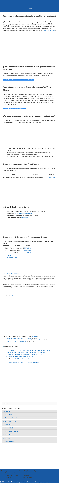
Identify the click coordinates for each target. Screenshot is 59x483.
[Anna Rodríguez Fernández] (12, 271)
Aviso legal (8, 477)
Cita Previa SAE (7, 424)
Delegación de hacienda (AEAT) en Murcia (19, 356)
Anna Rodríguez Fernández (11, 273)
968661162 (27, 253)
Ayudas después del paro (10, 421)
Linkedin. (14, 295)
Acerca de (10, 255)
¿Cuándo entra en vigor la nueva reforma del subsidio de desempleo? (23, 339)
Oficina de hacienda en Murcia (21, 358)
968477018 (27, 250)
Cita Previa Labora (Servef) (10, 431)
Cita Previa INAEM (8, 428)
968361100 (51, 177)
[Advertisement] (29, 136)
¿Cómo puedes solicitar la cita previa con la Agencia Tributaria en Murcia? (28, 350)
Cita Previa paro (7, 414)
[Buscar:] (29, 403)
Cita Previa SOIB (7, 435)
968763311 (27, 248)
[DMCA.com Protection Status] (55, 482)
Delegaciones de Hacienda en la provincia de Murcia (22, 362)
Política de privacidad (11, 475)
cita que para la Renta (48, 30)
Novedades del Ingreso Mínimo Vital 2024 (17, 341)
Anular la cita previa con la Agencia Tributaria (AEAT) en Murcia (25, 352)
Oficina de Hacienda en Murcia (23, 213)
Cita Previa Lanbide (8, 441)
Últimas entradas (12, 257)
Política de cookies (10, 473)
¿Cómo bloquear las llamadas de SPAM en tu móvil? (19, 338)
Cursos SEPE (6, 411)
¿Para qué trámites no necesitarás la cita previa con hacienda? (25, 354)
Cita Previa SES (7, 438)
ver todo (34, 336)
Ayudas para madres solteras (11, 418)
